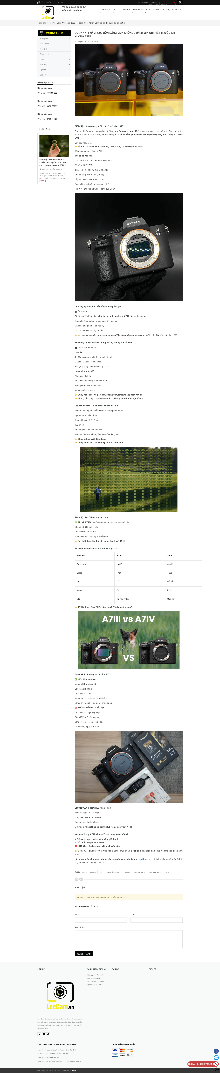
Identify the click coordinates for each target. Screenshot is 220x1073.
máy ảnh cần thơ (155, 872)
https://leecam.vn (52, 1057)
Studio (148, 10)
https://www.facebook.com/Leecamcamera (63, 1061)
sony (167, 872)
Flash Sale (114, 11)
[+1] (81, 879)
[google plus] (48, 1034)
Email (133, 914)
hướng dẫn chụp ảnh (113, 872)
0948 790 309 (53, 106)
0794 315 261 (52, 119)
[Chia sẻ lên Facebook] (77, 879)
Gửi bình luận (84, 954)
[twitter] (39, 1034)
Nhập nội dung (81, 927)
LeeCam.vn (144, 859)
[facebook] (44, 1034)
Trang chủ (105, 10)
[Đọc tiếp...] (43, 181)
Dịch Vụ (166, 10)
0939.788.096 (50, 1053)
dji (101, 872)
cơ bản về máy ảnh (89, 872)
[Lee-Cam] (47, 12)
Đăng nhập (153, 4)
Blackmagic (137, 10)
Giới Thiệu (176, 10)
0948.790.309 (62, 1053)
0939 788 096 (51, 93)
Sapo (74, 1070)
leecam (127, 872)
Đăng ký (164, 4)
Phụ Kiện (157, 10)
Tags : (77, 872)
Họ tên (78, 914)
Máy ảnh (126, 10)
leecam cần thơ (140, 872)
